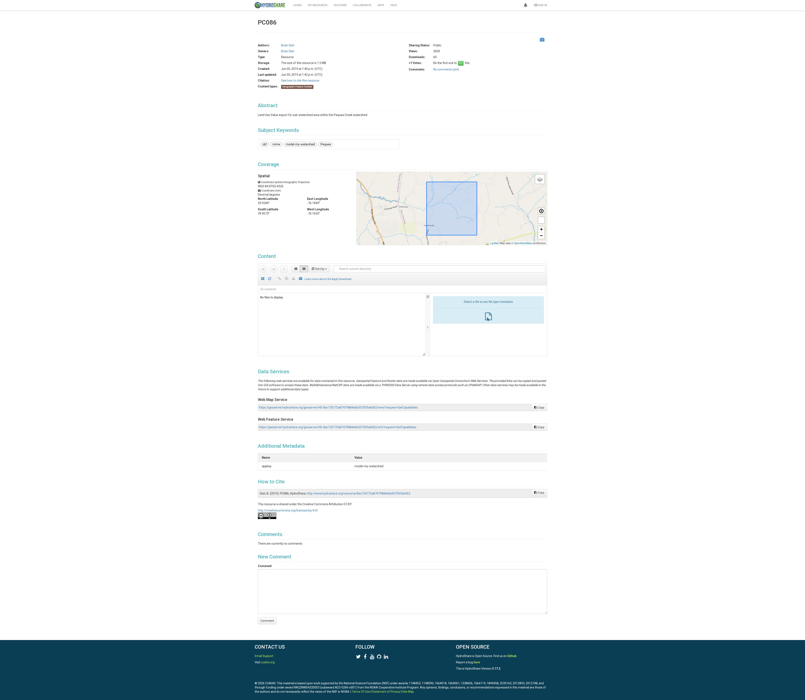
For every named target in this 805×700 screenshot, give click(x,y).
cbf (264, 144)
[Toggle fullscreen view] (541, 220)
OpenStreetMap (523, 243)
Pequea (326, 144)
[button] (525, 5)
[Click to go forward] (274, 269)
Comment (265, 566)
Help (393, 5)
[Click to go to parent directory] (283, 269)
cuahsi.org (268, 662)
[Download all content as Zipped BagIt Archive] (300, 279)
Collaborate (362, 5)
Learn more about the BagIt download (328, 279)
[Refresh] (270, 279)
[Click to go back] (263, 269)
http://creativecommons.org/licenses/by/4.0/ (288, 510)
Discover (340, 5)
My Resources (317, 5)
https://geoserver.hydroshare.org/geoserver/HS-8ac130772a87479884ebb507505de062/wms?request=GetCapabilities (338, 407)
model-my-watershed (300, 144)
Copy (540, 407)
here (477, 662)
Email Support (264, 656)
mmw (276, 144)
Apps (381, 5)
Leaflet (494, 243)
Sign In (542, 5)
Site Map (408, 691)
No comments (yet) (446, 69)
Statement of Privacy (386, 691)
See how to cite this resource (300, 80)
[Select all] (263, 279)
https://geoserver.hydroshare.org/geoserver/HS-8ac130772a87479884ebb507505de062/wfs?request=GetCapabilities (337, 427)
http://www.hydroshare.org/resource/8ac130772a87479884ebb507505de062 (358, 493)
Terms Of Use (361, 691)
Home (297, 5)
